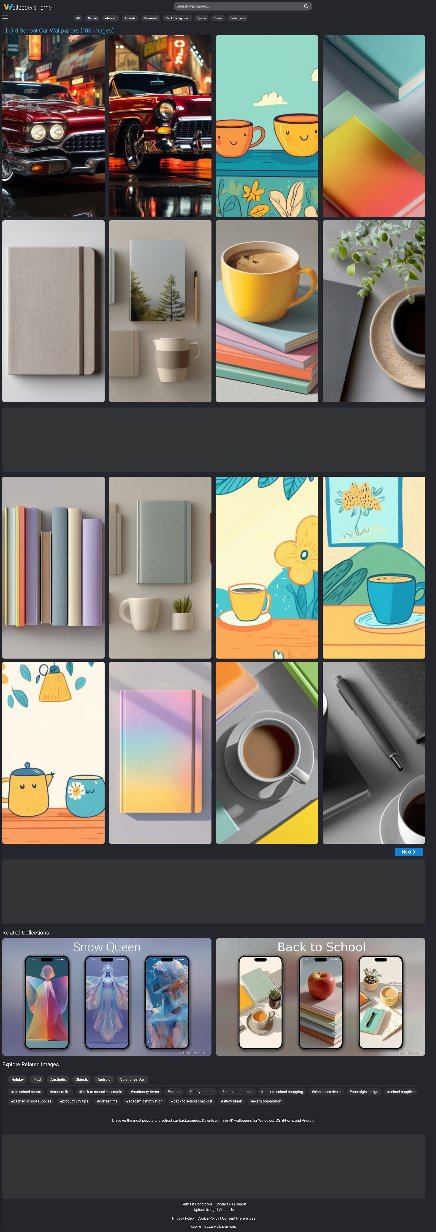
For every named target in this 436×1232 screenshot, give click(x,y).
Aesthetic (58, 1079)
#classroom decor (326, 1092)
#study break (231, 1101)
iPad (37, 1079)
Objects (82, 1079)
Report (241, 1204)
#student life (60, 1092)
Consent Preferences (238, 1218)
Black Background (177, 18)
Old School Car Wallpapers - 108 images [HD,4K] (27, 7)
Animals (130, 18)
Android (104, 1079)
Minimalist (150, 18)
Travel (218, 18)
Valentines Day (132, 1079)
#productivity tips (74, 1101)
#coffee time (107, 1101)
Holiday (17, 1079)
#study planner (201, 1092)
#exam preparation (266, 1101)
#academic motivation (144, 1101)
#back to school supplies (31, 1101)
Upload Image (205, 1210)
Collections (237, 18)
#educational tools (237, 1092)
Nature (92, 18)
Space (202, 18)
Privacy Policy (183, 1218)
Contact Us (224, 1204)
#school (174, 1092)
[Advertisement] (213, 440)
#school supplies (400, 1092)
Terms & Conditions (197, 1204)
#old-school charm (26, 1092)
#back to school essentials (100, 1092)
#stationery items (145, 1092)
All (78, 18)
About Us (226, 1210)
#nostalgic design (363, 1092)
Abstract (110, 18)
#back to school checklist (191, 1101)
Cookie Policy (208, 1218)
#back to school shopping (282, 1092)
